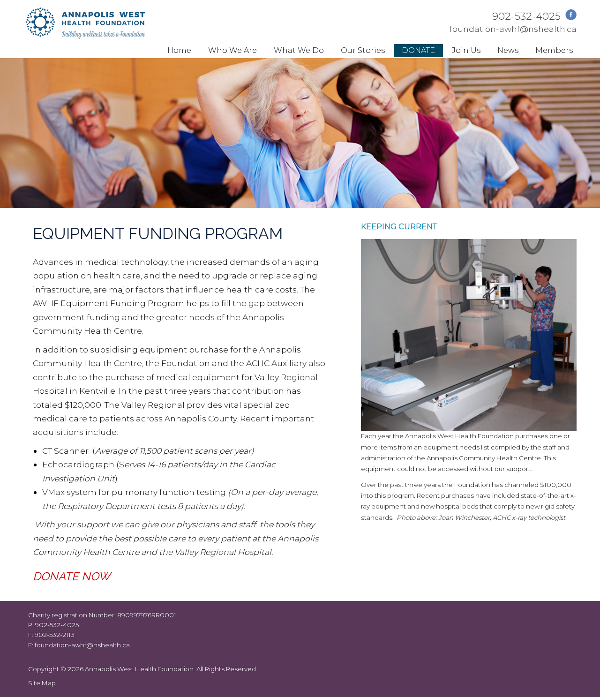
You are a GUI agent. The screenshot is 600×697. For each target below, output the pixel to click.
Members (554, 50)
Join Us (466, 50)
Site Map (42, 683)
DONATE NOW (71, 576)
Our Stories (363, 50)
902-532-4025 (526, 16)
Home (179, 50)
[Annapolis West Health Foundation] (85, 36)
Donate (418, 50)
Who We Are (232, 50)
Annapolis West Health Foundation (139, 669)
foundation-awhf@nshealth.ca (513, 29)
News (507, 50)
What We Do (299, 50)
